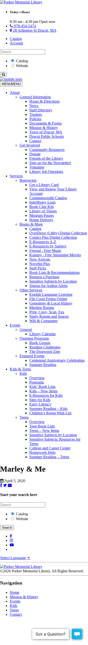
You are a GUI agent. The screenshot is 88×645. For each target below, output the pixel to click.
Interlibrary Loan (42, 202)
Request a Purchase (44, 277)
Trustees (35, 114)
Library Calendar (42, 334)
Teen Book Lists (42, 426)
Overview (37, 378)
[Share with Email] (10, 485)
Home (14, 592)
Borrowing (28, 180)
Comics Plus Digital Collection (53, 237)
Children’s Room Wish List (50, 413)
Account (16, 43)
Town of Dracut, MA (45, 132)
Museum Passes (41, 215)
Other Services (31, 290)
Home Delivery (41, 220)
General (26, 329)
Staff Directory (40, 110)
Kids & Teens (20, 369)
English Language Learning (50, 294)
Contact (35, 141)
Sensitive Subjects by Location (53, 281)
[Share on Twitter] (5, 485)
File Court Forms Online (48, 299)
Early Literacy (40, 404)
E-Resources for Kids (46, 395)
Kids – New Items (43, 391)
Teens (24, 417)
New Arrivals (39, 259)
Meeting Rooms (41, 308)
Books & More (31, 224)
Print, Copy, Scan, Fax (46, 312)
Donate (35, 154)
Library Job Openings (46, 171)
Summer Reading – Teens (49, 457)
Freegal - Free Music (45, 250)
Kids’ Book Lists (42, 387)
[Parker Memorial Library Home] (21, 2)
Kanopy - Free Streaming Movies (55, 255)
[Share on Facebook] (1, 485)
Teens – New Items (44, 430)
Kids (23, 373)
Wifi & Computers (43, 321)
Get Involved (30, 145)
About (15, 92)
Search (7, 527)
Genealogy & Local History (50, 303)
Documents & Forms (45, 123)
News (33, 106)
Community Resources (47, 150)
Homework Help (42, 452)
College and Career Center (49, 448)
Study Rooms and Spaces (49, 316)
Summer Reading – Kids (48, 409)
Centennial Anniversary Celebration (57, 360)
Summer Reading (42, 365)
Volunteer (36, 167)
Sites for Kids (39, 400)
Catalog (16, 39)
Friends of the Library (46, 158)
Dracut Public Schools (46, 136)
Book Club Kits (41, 207)
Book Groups (39, 343)
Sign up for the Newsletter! (50, 163)
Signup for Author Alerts (48, 286)
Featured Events (32, 356)
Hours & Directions (44, 101)
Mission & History (43, 128)
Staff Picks (37, 268)
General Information (35, 97)
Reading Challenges (44, 347)
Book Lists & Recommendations (54, 272)
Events (15, 325)
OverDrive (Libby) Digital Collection (58, 233)
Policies (35, 119)
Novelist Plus (39, 264)
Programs (36, 382)
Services (16, 176)
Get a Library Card (44, 185)
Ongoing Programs (34, 338)
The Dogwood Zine (44, 351)
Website (22, 66)
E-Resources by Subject (47, 246)
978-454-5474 (24, 26)
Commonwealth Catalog (48, 198)
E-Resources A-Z (42, 242)
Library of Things (43, 211)
